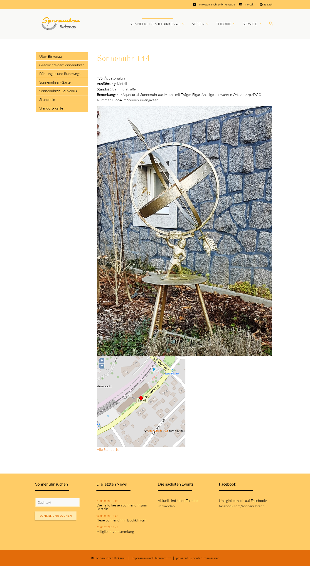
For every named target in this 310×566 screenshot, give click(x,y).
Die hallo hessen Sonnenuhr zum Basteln (121, 507)
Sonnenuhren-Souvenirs (58, 91)
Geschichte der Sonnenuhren (61, 65)
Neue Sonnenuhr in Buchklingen (121, 520)
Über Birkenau (50, 56)
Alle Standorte (108, 449)
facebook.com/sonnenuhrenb (242, 506)
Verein (198, 24)
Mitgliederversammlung (115, 531)
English (268, 4)
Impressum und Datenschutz (151, 558)
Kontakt (249, 4)
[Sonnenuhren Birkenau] (61, 24)
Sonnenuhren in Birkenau (155, 24)
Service (250, 24)
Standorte (47, 99)
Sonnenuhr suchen (56, 515)
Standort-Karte (51, 108)
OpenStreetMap (157, 430)
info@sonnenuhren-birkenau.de (217, 4)
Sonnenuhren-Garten (56, 82)
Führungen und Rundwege (60, 73)
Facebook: (259, 500)
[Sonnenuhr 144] (184, 353)
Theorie (223, 24)
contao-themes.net (206, 558)
